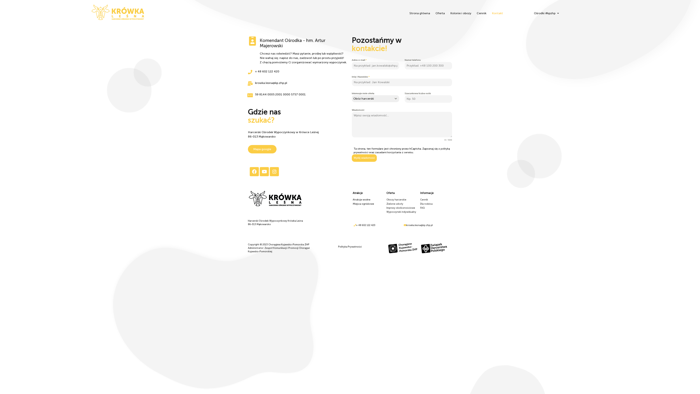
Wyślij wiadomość (364, 157)
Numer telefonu (413, 60)
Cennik (481, 13)
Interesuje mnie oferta (363, 93)
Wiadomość (358, 110)
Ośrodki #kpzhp (544, 13)
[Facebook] (254, 171)
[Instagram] (274, 171)
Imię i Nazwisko (361, 77)
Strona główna (419, 13)
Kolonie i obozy (460, 13)
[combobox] (375, 98)
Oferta (440, 13)
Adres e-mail (359, 60)
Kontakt (497, 13)
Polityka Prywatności (350, 246)
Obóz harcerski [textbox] (363, 98)
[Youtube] (264, 171)
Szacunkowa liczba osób (418, 93)
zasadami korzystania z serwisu (394, 152)
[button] (546, 13)
